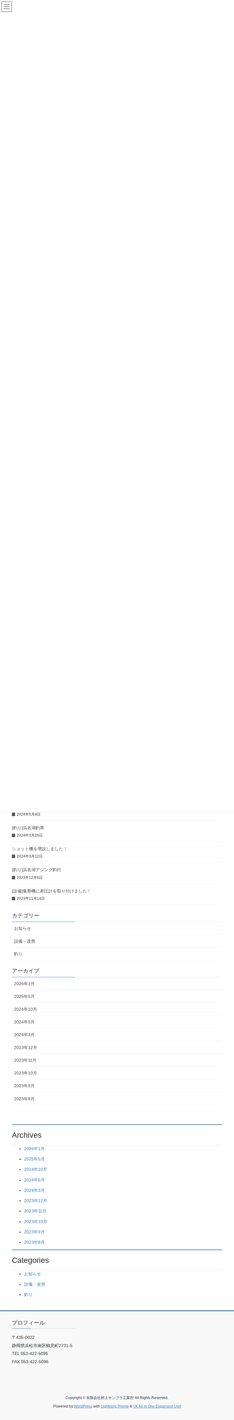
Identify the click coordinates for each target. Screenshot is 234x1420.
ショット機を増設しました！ (39, 848)
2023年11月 (25, 1060)
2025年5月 (24, 996)
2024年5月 (24, 1021)
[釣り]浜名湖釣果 (28, 827)
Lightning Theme (115, 1406)
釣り (18, 953)
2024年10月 (25, 1009)
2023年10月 (25, 1073)
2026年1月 (24, 983)
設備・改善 (24, 941)
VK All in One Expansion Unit (157, 1406)
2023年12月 (25, 1047)
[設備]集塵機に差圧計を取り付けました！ (51, 891)
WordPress (83, 1406)
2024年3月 (24, 1034)
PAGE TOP (223, 1372)
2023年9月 (24, 1085)
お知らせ (22, 928)
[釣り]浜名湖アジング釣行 (36, 869)
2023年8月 (24, 1098)
